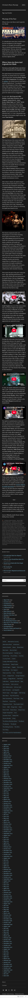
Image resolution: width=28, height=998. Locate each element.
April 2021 (6, 865)
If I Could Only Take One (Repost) (12, 555)
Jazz (7, 531)
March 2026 (7, 754)
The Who (16, 727)
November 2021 (8, 852)
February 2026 (7, 756)
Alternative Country (13, 641)
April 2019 (6, 911)
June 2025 (6, 771)
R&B (10, 536)
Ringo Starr (14, 707)
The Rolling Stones (8, 727)
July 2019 (6, 905)
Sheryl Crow (21, 709)
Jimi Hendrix (11, 531)
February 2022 (7, 846)
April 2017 (6, 956)
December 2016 (8, 964)
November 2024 (8, 784)
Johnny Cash (17, 687)
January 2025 (7, 780)
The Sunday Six (8, 567)
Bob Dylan (5, 650)
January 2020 (7, 894)
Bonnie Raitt (13, 650)
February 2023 (7, 824)
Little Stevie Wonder (10, 533)
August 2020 (7, 881)
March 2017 (7, 958)
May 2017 (6, 954)
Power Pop (12, 701)
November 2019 (8, 898)
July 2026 (6, 746)
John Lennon (14, 684)
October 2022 (7, 831)
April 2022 (6, 843)
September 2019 (8, 901)
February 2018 (7, 937)
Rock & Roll (6, 709)
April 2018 (6, 934)
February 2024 (7, 801)
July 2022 (6, 837)
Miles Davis (8, 534)
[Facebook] (6, 990)
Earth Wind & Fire (18, 526)
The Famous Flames (13, 540)
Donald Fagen (6, 667)
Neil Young (22, 692)
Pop (22, 698)
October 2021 (7, 854)
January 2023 (7, 826)
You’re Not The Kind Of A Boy (15, 543)
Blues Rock (20, 647)
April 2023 (6, 820)
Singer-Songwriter (8, 712)
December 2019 (8, 896)
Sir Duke (8, 538)
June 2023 (6, 816)
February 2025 (7, 778)
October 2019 (7, 900)
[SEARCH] (24, 580)
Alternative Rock (7, 644)
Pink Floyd (16, 698)
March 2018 (7, 936)
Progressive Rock (7, 704)
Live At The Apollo (19, 533)
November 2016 (8, 966)
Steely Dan (15, 715)
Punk (4, 707)
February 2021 (7, 869)
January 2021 (7, 871)
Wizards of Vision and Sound (11, 628)
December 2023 (8, 805)
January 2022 (7, 848)
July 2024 (6, 792)
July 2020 (6, 882)
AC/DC (4, 641)
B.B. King (11, 523)
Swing (7, 540)
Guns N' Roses (21, 527)
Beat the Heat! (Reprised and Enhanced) (14, 570)
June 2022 (6, 839)
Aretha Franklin (5, 523)
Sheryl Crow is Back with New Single (13, 563)
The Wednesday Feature (10, 620)
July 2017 (6, 951)
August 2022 (7, 835)
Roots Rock (13, 709)
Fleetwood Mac (7, 673)
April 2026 (6, 752)
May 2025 (6, 773)
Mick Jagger (14, 692)
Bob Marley (14, 524)
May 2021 (6, 864)
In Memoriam (7, 607)
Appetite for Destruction (17, 521)
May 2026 (6, 750)
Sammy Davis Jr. (15, 537)
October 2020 (7, 877)
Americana (16, 644)
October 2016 (7, 968)
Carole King (6, 655)
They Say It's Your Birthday (11, 622)
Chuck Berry (14, 655)
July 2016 (6, 973)
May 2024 (6, 795)
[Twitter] (3, 990)
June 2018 (6, 930)
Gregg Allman (11, 678)
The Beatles (6, 724)
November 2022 (8, 829)
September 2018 (8, 924)
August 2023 (7, 812)
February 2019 (7, 915)
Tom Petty (5, 729)
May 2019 (6, 909)
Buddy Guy (18, 653)
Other (5, 617)
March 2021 (7, 867)
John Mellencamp (8, 687)
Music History (7, 611)
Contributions (7, 603)
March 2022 (7, 845)
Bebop (15, 523)
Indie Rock (6, 681)
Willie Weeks (18, 541)
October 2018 (7, 922)
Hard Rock (20, 678)
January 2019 (7, 917)
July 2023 (6, 814)
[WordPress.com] (15, 990)
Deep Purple (14, 664)
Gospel (15, 527)
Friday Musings (8, 605)
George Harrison (20, 675)
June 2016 (6, 975)
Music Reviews (7, 613)
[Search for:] (12, 580)
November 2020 (8, 875)
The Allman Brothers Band (10, 721)
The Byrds (13, 724)
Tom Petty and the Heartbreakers (12, 732)
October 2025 (7, 763)
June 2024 (6, 793)
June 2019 (6, 907)
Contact (4, 985)
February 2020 (7, 892)
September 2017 (8, 947)
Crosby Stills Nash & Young (10, 661)
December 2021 (8, 850)
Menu (23, 4)
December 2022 (8, 828)
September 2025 (8, 765)
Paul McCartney (14, 695)
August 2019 (7, 903)
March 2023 (7, 822)
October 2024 (7, 786)
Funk (4, 675)
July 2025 (6, 769)
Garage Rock (10, 675)
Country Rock (6, 658)
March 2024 (7, 799)
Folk (14, 673)
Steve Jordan (16, 538)
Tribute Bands (7, 624)
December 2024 (8, 782)
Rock (20, 707)
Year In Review (7, 630)
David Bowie (6, 664)
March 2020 (7, 890)
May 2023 (6, 818)
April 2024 (6, 797)
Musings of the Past (9, 19)
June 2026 (6, 748)
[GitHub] (12, 990)
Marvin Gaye (6, 692)
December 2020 (8, 873)
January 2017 (7, 962)
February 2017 (7, 960)
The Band (21, 721)
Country (21, 655)
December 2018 (8, 918)
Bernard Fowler (20, 523)
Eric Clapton (14, 670)
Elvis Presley (6, 670)
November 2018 (8, 920)
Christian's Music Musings (10, 5)
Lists (5, 609)
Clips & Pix (6, 600)
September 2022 (8, 833)
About (4, 982)
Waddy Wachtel (11, 541)
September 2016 (8, 970)
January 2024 (7, 803)
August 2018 (7, 926)
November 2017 (8, 943)
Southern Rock (7, 715)
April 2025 (6, 774)
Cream (13, 658)
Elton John (20, 667)
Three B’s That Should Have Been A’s (14, 559)
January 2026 (7, 757)
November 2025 (8, 761)
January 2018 (7, 939)
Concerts (6, 601)
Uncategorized (7, 626)
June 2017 (6, 953)
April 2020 (6, 888)
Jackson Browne (14, 681)
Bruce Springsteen (8, 653)
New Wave (6, 695)
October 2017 (7, 945)
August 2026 (7, 744)
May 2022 (6, 841)
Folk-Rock (19, 673)
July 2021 (6, 860)
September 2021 (8, 856)
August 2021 (7, 858)
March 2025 (7, 776)
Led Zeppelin (15, 690)
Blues (10, 524)
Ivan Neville (7, 530)
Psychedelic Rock (18, 704)
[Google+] (9, 990)
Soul (12, 538)
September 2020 (8, 879)
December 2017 (8, 941)
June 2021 (6, 862)
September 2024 (8, 788)
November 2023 (8, 807)
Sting (13, 718)
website (6, 81)
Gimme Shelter (10, 527)
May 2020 (6, 886)
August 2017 (7, 949)
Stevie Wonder (7, 718)
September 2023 (8, 810)
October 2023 (7, 809)
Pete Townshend (7, 698)
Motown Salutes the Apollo (17, 534)
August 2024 (7, 790)
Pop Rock (5, 701)
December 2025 (8, 759)
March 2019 (7, 913)
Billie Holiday (5, 524)
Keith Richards (17, 531)
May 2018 (6, 932)
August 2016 (7, 972)
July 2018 (6, 928)
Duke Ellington (10, 526)
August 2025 (7, 767)
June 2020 (6, 884)
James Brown (14, 530)
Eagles (14, 667)
